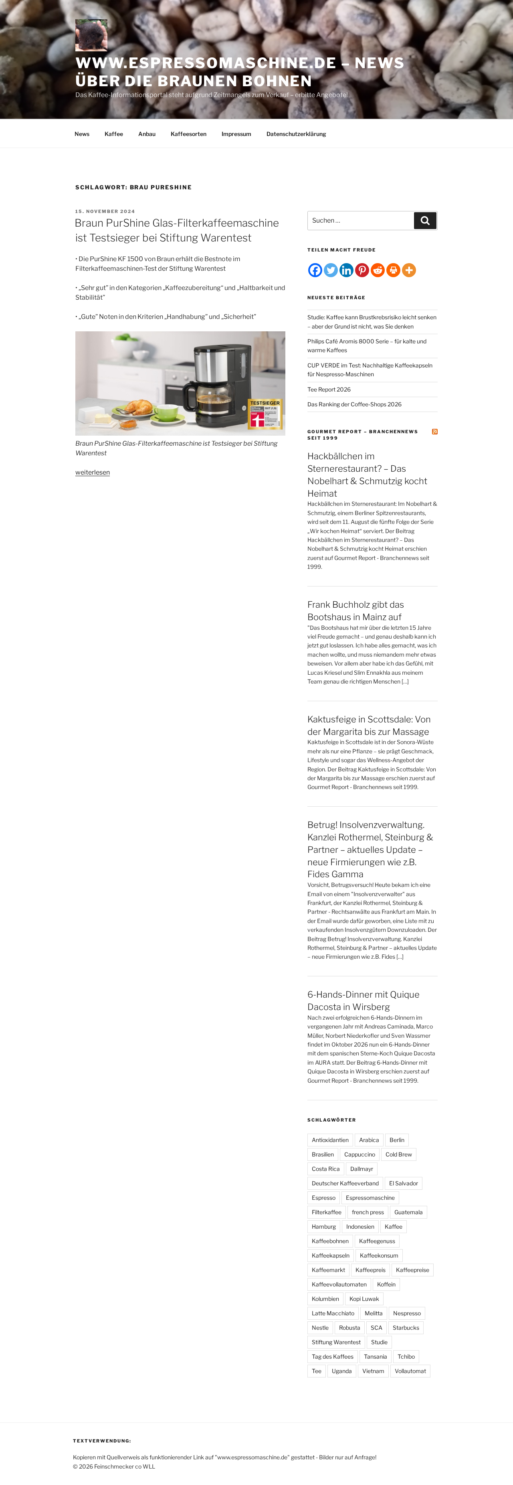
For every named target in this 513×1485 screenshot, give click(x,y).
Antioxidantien (330, 1139)
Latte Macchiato (333, 1313)
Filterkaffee (326, 1212)
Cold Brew (399, 1154)
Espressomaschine (370, 1197)
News (82, 133)
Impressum (236, 133)
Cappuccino (359, 1154)
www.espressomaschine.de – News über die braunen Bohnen (240, 72)
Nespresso (407, 1313)
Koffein (386, 1284)
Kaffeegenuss (377, 1241)
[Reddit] (378, 270)
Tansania (375, 1356)
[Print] (393, 270)
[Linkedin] (346, 270)
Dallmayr (361, 1168)
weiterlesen (92, 472)
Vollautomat (410, 1370)
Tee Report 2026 (329, 389)
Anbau (147, 133)
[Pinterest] (362, 270)
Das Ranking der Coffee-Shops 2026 (354, 404)
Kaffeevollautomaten (339, 1284)
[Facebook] (315, 270)
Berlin (397, 1139)
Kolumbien (325, 1298)
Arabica (369, 1139)
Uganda (342, 1370)
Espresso (323, 1197)
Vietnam (373, 1370)
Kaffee (114, 133)
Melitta (374, 1313)
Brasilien (323, 1154)
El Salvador (403, 1183)
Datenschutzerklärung (296, 133)
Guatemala (408, 1212)
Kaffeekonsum (379, 1255)
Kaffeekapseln (330, 1255)
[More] (409, 270)
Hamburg (324, 1226)
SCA (376, 1327)
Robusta (349, 1327)
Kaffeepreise (412, 1269)
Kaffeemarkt (328, 1269)
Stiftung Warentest (336, 1342)
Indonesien (360, 1226)
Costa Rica (326, 1168)
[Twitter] (331, 270)
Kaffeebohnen (330, 1241)
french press (368, 1212)
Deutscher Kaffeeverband (345, 1183)
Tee (316, 1370)
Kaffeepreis (370, 1269)
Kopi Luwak (364, 1298)
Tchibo (406, 1356)
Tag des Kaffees (332, 1356)
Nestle (320, 1327)
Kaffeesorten (188, 133)
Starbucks (406, 1327)
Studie (379, 1342)
